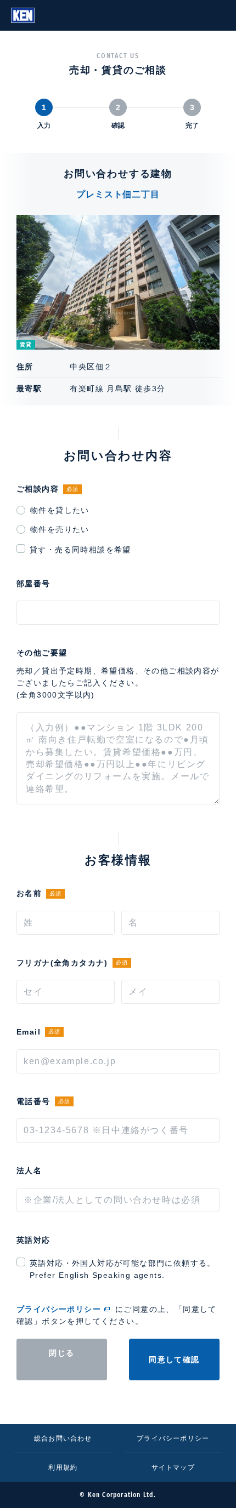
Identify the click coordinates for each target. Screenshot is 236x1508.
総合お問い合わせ (63, 1438)
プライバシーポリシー (58, 1309)
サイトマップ (173, 1467)
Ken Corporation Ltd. (23, 15)
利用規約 (62, 1467)
